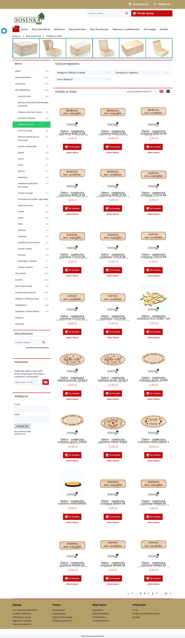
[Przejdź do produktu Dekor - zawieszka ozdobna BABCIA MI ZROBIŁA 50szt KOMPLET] (113, 175)
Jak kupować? (59, 610)
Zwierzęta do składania (29, 242)
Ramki (20, 165)
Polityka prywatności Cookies (146, 613)
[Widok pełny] (168, 91)
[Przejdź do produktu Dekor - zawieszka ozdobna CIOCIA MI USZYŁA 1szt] (153, 175)
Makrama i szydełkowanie (27, 311)
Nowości (19, 318)
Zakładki (22, 230)
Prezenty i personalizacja (27, 299)
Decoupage (20, 273)
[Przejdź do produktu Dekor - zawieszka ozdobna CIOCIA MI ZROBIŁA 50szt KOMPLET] (113, 298)
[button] (72, 152)
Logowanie (97, 610)
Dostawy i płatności (22, 613)
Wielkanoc (20, 84)
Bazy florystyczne (23, 286)
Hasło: (17, 414)
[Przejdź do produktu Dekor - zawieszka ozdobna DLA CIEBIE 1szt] (153, 298)
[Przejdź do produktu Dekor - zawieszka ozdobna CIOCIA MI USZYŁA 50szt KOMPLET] (113, 236)
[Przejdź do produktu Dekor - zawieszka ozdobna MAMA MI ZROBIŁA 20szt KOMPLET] (153, 545)
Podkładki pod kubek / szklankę (32, 199)
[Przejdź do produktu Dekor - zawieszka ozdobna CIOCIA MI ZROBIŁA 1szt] (153, 236)
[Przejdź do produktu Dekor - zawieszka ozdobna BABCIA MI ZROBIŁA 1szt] (153, 113)
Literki (21, 211)
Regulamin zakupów (22, 620)
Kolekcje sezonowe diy (25, 292)
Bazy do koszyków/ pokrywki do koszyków (33, 104)
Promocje (19, 324)
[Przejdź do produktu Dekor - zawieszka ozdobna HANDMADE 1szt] (72, 483)
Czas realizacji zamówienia (25, 610)
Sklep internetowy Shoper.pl (92, 636)
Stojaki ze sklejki (25, 193)
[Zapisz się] (46, 382)
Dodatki (19, 280)
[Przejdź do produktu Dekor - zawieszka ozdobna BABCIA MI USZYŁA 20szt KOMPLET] (72, 113)
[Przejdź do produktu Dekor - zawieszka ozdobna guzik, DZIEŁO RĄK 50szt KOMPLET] (113, 360)
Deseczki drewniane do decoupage (28, 138)
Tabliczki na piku (25, 205)
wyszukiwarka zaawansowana (37, 347)
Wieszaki (22, 255)
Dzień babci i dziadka (27, 261)
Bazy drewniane (22, 90)
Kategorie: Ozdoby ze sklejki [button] (71, 72)
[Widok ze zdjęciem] (161, 91)
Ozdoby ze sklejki (25, 124)
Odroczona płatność (22, 624)
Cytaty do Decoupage (62, 617)
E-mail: (17, 404)
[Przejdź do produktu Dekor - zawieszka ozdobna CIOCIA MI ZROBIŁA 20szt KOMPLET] (72, 298)
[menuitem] (24, 29)
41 (166, 593)
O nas (135, 610)
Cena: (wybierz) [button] (64, 79)
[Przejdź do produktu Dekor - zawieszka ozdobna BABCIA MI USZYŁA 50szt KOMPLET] (113, 113)
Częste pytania (59, 613)
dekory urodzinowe (27, 146)
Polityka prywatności (62, 620)
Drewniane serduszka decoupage (28, 185)
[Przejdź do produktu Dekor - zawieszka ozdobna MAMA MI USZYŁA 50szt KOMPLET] (72, 545)
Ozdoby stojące (25, 249)
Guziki (20, 218)
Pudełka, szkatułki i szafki (30, 112)
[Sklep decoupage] (29, 17)
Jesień (17, 71)
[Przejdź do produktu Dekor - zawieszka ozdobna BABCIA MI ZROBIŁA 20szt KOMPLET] (72, 175)
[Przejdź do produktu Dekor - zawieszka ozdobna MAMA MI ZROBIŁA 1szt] (113, 545)
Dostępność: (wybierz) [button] (127, 72)
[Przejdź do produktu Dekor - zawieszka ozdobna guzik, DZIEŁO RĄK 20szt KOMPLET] (72, 360)
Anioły (21, 159)
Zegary (21, 152)
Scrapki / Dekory (25, 267)
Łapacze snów (24, 96)
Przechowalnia (99, 617)
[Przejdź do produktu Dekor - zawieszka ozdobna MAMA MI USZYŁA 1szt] (113, 483)
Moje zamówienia (100, 613)
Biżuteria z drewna (26, 118)
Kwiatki (21, 171)
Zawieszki (22, 236)
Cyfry (20, 224)
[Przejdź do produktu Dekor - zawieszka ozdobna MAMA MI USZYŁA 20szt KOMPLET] (153, 483)
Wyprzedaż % (21, 305)
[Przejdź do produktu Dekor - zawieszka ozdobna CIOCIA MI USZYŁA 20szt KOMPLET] (72, 236)
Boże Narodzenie (23, 77)
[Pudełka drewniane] (92, 48)
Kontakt (136, 617)
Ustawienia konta (100, 620)
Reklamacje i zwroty (22, 617)
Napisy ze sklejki (25, 130)
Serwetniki (23, 177)
